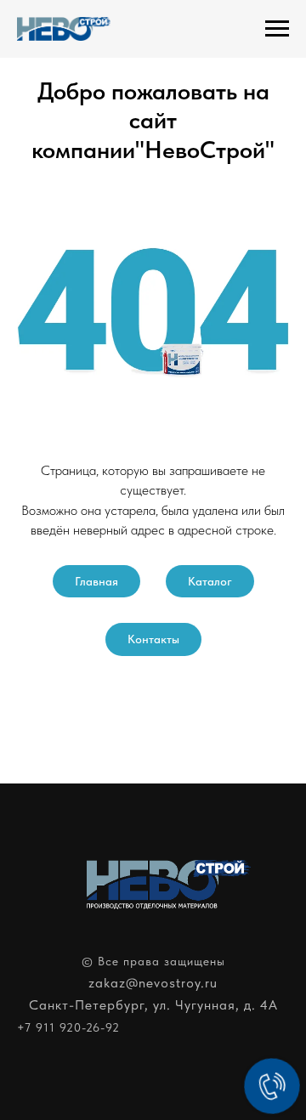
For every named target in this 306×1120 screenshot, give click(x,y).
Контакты (153, 639)
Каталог (210, 581)
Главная (96, 581)
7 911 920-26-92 (72, 1027)
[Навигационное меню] (277, 28)
